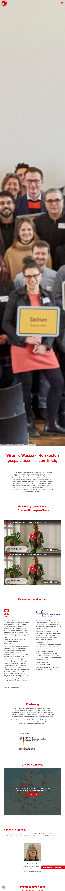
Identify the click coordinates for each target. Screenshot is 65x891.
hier (34, 834)
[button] (3, 887)
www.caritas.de (21, 684)
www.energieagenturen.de (43, 664)
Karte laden (32, 794)
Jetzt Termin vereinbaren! (53, 867)
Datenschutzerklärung (42, 790)
